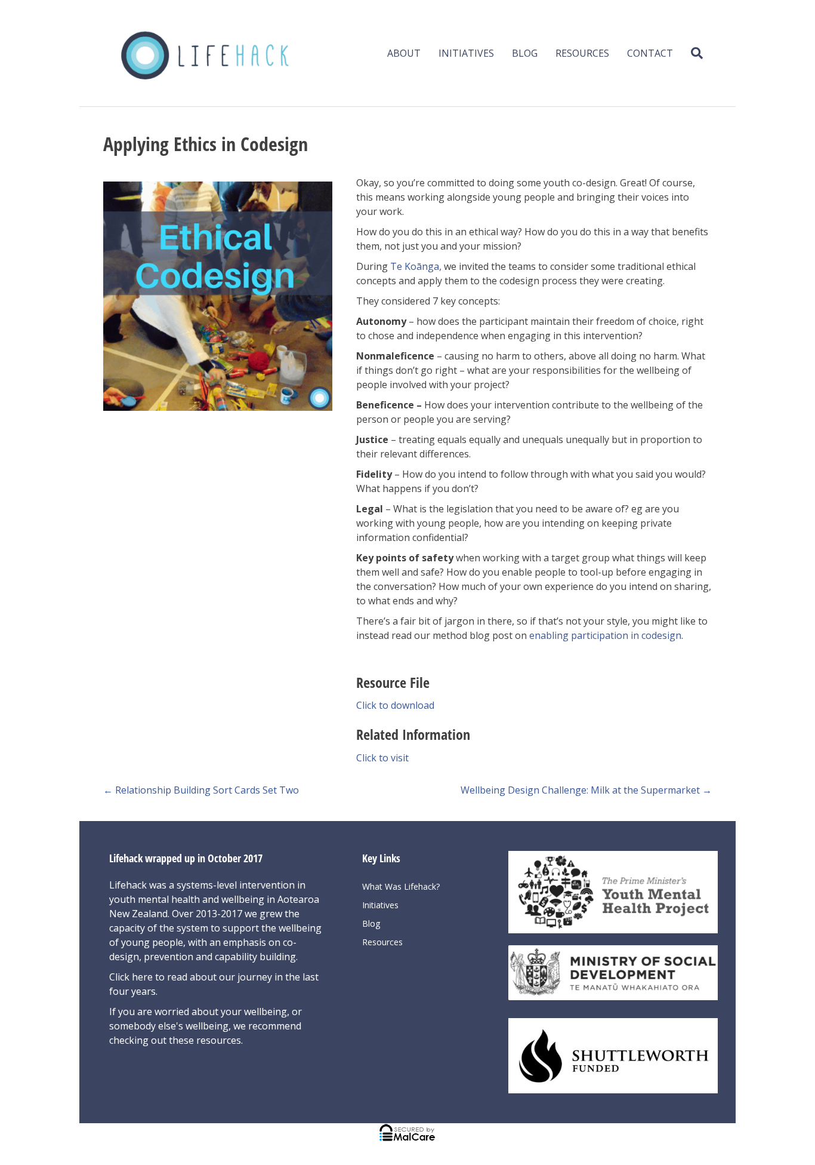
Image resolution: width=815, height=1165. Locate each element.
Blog (525, 53)
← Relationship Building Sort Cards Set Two (201, 790)
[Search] (692, 53)
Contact (650, 53)
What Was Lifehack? (401, 886)
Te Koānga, (416, 266)
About (404, 53)
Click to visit (382, 757)
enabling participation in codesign (605, 635)
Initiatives (466, 53)
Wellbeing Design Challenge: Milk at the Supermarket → (586, 790)
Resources (582, 53)
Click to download (395, 705)
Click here (132, 976)
